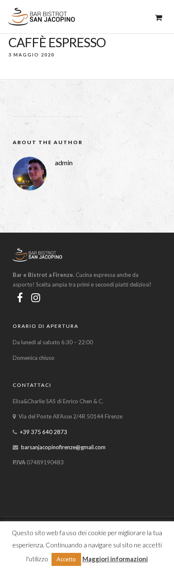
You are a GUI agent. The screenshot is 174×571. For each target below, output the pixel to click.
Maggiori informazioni (115, 559)
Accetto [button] (66, 559)
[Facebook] (20, 297)
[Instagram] (35, 297)
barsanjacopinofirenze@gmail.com (63, 447)
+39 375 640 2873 (43, 432)
